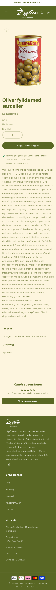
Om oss (9, 510)
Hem (8, 483)
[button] (6, 13)
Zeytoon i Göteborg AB (26, 583)
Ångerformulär (13, 503)
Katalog (10, 489)
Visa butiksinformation (16, 163)
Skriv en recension (28, 401)
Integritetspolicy (33, 587)
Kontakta (10, 496)
